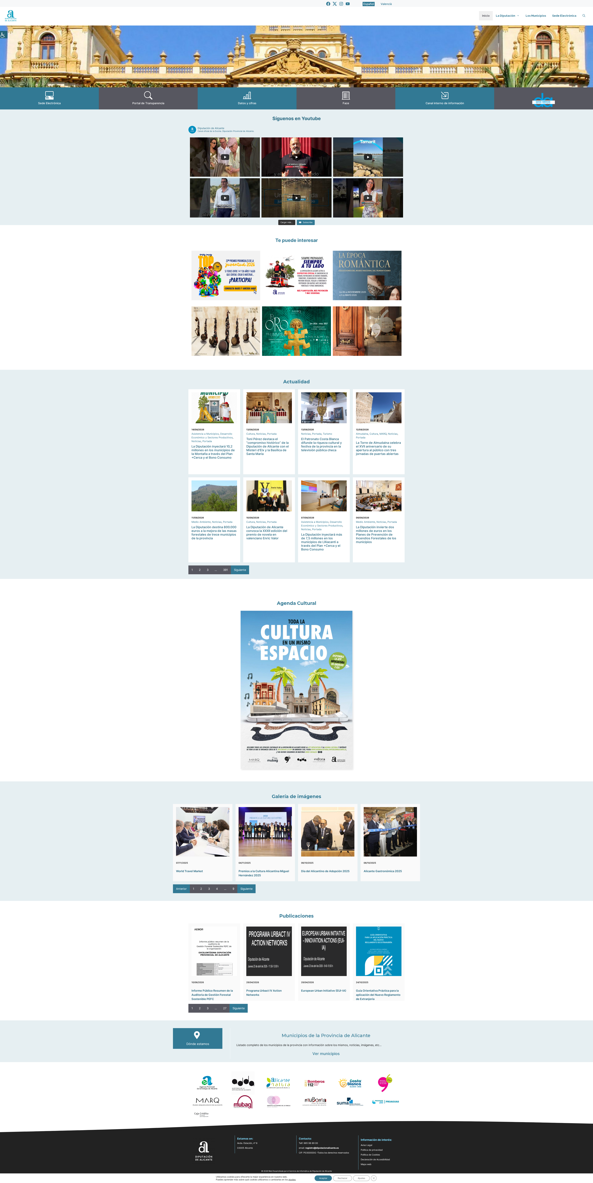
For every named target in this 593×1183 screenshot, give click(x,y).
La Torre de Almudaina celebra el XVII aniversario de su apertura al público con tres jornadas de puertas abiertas (378, 448)
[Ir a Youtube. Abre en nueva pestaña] (348, 4)
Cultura (250, 433)
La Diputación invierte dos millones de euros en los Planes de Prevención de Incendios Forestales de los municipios (376, 534)
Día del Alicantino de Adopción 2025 (325, 871)
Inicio (486, 15)
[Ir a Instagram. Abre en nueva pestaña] (341, 4)
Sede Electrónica (564, 15)
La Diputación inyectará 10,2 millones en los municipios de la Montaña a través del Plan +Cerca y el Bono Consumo (213, 452)
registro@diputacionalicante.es (322, 1148)
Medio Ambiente (201, 521)
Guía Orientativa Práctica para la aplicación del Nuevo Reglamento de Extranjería (378, 995)
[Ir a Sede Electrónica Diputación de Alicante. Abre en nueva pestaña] (49, 98)
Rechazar (342, 1178)
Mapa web (366, 1164)
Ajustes (361, 1178)
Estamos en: (245, 1138)
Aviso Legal (366, 1145)
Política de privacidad (372, 1150)
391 (225, 569)
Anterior (181, 888)
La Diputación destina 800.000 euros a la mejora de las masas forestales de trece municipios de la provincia (214, 532)
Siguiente (240, 569)
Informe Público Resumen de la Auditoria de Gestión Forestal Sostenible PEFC (212, 995)
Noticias (196, 441)
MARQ (383, 433)
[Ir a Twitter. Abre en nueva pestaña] (335, 4)
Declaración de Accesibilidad (375, 1159)
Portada (207, 441)
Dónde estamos (197, 1044)
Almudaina (362, 433)
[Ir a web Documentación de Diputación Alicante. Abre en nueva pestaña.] (247, 98)
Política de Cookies (370, 1154)
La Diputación (505, 15)
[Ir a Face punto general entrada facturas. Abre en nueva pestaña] (345, 98)
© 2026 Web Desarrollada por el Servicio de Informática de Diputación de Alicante (296, 1171)
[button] (583, 15)
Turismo (327, 433)
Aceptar (323, 1178)
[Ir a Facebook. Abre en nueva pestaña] (328, 4)
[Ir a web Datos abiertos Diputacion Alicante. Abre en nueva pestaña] (543, 98)
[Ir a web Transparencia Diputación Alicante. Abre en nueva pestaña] (148, 98)
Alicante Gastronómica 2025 (383, 871)
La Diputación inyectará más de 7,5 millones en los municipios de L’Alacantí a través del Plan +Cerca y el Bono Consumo (321, 542)
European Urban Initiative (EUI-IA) (323, 990)
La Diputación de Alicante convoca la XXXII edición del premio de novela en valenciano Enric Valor (266, 532)
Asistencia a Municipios (205, 433)
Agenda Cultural (296, 603)
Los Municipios (536, 15)
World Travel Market (189, 871)
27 (224, 1008)
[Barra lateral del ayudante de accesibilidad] (3, 34)
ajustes (292, 1179)
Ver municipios (326, 1053)
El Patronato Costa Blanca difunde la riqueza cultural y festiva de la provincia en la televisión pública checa (321, 444)
